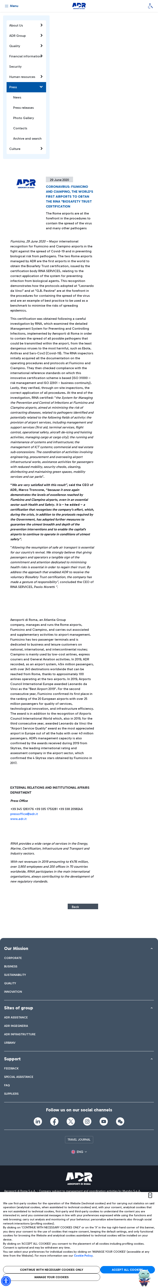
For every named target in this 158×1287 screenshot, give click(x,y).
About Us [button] (16, 25)
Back (75, 907)
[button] (79, 1151)
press (14, 814)
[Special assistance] (150, 5)
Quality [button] (14, 46)
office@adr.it (28, 814)
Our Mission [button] (16, 948)
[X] (71, 1121)
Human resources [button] (22, 77)
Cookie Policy (83, 1255)
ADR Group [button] (17, 36)
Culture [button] (14, 149)
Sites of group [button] (18, 1008)
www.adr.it (18, 819)
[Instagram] (87, 1121)
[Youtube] (104, 1121)
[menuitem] (13, 958)
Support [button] (12, 1059)
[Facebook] (54, 1121)
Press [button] (13, 87)
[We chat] (120, 1121)
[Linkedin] (38, 1121)
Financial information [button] (25, 56)
